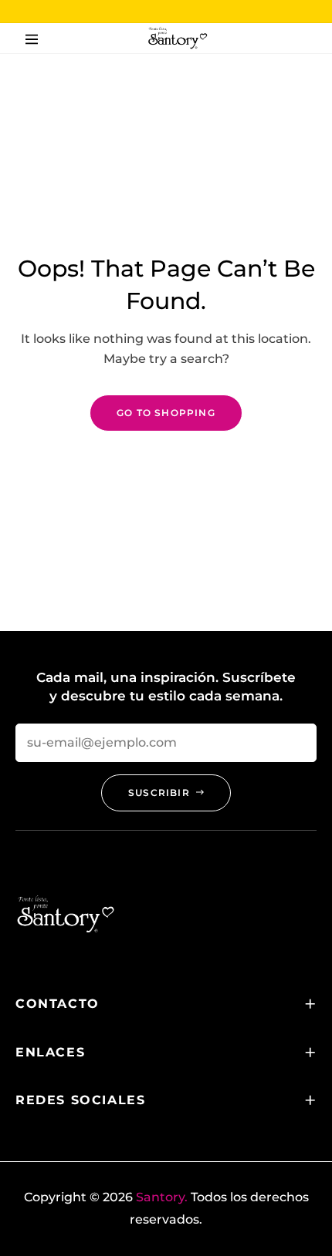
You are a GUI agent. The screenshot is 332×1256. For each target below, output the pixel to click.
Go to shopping (166, 412)
